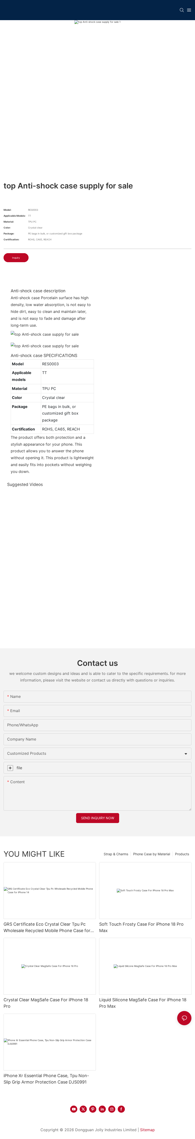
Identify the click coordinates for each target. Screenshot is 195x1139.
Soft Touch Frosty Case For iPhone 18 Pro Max (141, 927)
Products (182, 854)
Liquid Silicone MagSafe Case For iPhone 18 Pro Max (142, 1003)
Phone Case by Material (151, 854)
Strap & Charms (116, 854)
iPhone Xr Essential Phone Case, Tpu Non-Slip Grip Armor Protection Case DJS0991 (46, 1078)
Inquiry (16, 257)
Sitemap (147, 1129)
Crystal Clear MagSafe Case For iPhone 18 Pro (46, 1003)
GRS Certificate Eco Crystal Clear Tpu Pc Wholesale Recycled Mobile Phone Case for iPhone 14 (47, 928)
